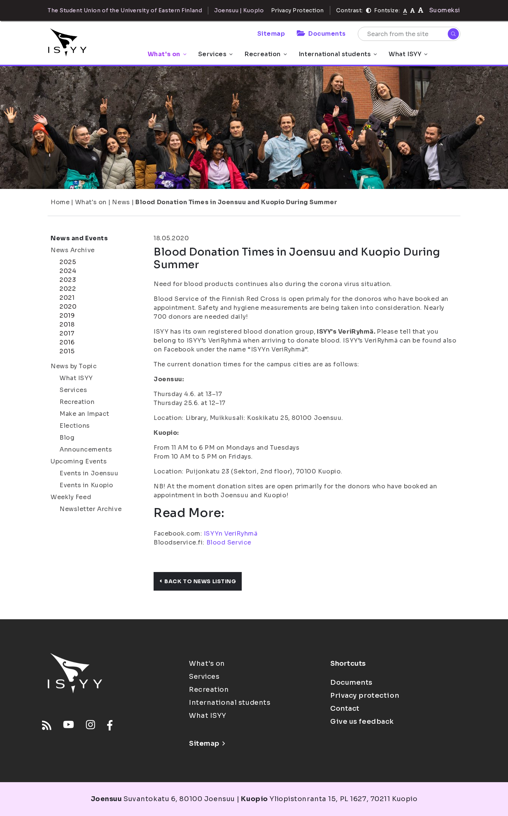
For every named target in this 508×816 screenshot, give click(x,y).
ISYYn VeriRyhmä (230, 533)
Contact (345, 708)
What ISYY (405, 54)
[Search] (453, 33)
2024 (68, 271)
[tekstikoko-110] (412, 10)
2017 (67, 333)
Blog (67, 437)
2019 (67, 315)
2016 (67, 342)
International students (335, 54)
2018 (67, 324)
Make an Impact (84, 414)
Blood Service (228, 542)
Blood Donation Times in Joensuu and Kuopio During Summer (236, 202)
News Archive (73, 250)
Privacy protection (364, 695)
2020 (68, 307)
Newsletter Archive (91, 509)
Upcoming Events (79, 461)
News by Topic (74, 366)
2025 (68, 262)
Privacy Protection (297, 10)
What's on (164, 54)
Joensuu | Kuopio (239, 10)
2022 (68, 289)
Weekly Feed (71, 497)
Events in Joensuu (89, 473)
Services (212, 54)
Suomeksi (444, 10)
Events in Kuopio (86, 485)
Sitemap (271, 34)
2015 (67, 351)
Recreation (262, 54)
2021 (67, 298)
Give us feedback (362, 721)
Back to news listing (200, 581)
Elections (75, 426)
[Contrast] (368, 10)
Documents (327, 34)
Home (60, 202)
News (121, 202)
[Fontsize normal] (405, 10)
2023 (68, 280)
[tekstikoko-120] (420, 10)
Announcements (86, 449)
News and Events (79, 238)
